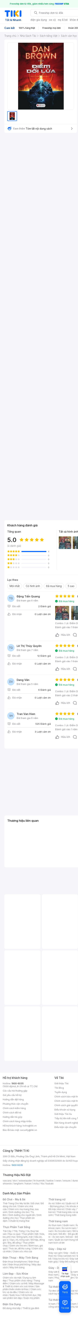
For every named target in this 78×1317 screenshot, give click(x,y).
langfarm (18, 1183)
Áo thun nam (54, 1225)
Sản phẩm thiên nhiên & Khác (21, 1288)
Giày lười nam (55, 1271)
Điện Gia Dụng (12, 1304)
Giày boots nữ (60, 1258)
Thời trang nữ (56, 1199)
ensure (67, 1180)
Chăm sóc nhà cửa (22, 1251)
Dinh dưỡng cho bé (19, 1212)
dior (15, 1180)
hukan (28, 1183)
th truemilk (39, 1180)
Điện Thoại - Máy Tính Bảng (20, 1257)
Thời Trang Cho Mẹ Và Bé (16, 1203)
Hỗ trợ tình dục (28, 1295)
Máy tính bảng (17, 1267)
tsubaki (50, 1183)
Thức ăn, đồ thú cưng (19, 1248)
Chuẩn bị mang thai (19, 1220)
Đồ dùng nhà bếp (12, 1308)
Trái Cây (7, 1231)
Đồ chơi (35, 1203)
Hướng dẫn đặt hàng (13, 1099)
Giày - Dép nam (58, 1267)
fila (42, 1183)
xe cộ (52, 19)
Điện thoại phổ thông (19, 1264)
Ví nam (52, 1303)
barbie (50, 1180)
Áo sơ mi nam (69, 1228)
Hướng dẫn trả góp (12, 1117)
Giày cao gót (55, 1252)
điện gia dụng (38, 19)
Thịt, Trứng (19, 1231)
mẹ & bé (63, 19)
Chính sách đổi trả (12, 1112)
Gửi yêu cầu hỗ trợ (12, 1095)
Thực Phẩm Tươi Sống (16, 1227)
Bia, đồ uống (14, 1242)
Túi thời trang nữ (58, 1286)
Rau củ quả (14, 1234)
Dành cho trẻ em (18, 1245)
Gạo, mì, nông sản (19, 1239)
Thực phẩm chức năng (20, 1280)
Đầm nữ (60, 1203)
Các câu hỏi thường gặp (15, 1090)
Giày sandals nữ (66, 1255)
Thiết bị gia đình (30, 1308)
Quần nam (68, 1225)
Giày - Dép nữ (57, 1248)
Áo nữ (51, 1203)
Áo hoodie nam (63, 1231)
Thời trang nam (58, 1221)
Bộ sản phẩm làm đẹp (22, 1296)
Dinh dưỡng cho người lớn (22, 1215)
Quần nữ (70, 1203)
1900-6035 (17, 1083)
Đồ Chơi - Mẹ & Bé (14, 1199)
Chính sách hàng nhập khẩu (17, 1121)
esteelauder (25, 1180)
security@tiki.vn (28, 1130)
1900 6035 (17, 1165)
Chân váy (70, 1209)
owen (58, 1180)
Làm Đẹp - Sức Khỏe (15, 1273)
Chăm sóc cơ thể (18, 1283)
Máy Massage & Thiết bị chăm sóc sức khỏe (23, 1285)
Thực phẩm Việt (30, 1234)
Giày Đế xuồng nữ (69, 1261)
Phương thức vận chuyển (15, 1103)
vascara (7, 1180)
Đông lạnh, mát (25, 1236)
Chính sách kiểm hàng (14, 1108)
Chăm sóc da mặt (12, 1277)
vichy (36, 1183)
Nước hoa (15, 1295)
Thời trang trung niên (65, 1215)
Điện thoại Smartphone (15, 1261)
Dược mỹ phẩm (32, 1298)
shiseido (7, 1183)
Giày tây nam (71, 1271)
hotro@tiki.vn (30, 1125)
